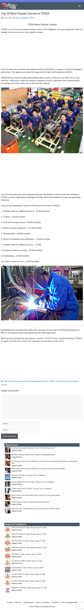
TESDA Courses (62, 381)
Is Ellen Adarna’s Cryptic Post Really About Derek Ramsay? (30, 502)
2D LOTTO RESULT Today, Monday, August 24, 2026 (28, 581)
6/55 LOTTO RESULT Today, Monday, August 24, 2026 (28, 527)
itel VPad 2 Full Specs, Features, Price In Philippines (28, 475)
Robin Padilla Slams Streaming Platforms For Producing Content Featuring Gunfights (38, 468)
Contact (9, 602)
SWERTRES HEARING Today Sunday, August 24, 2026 (29, 588)
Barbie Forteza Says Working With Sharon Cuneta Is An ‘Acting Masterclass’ (35, 495)
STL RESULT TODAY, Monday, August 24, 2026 (26, 561)
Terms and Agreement (69, 602)
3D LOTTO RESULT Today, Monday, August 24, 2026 (28, 574)
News (32, 18)
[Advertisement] (42, 51)
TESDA (48, 338)
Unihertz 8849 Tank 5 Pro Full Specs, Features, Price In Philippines (32, 482)
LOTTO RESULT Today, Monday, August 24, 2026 (27, 567)
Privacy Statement (42, 602)
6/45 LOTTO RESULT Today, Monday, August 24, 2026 (28, 534)
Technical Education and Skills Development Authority (26, 381)
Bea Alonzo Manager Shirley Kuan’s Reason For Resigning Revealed (33, 455)
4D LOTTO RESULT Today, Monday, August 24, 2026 (28, 541)
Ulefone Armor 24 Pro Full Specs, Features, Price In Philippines (31, 488)
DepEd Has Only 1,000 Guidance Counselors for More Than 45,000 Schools (35, 509)
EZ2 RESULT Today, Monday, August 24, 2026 (26, 554)
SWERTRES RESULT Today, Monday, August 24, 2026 (29, 547)
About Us (18, 602)
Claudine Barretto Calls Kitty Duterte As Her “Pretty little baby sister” (33, 448)
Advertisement (29, 602)
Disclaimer (55, 602)
